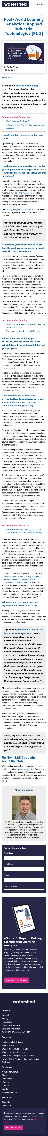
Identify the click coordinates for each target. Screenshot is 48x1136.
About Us (6, 1102)
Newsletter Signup (10, 1072)
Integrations (7, 1022)
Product (5, 1015)
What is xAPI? (8, 1045)
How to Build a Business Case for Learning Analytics (20, 1060)
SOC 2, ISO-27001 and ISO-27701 (16, 1032)
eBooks (5, 1082)
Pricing (5, 1018)
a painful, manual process (26, 193)
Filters (5, 77)
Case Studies (8, 1079)
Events (5, 1089)
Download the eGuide (16, 980)
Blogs (4, 1075)
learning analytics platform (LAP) (19, 209)
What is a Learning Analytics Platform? (18, 1056)
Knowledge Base (9, 1092)
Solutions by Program (11, 1029)
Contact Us (6, 1105)
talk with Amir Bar (30, 769)
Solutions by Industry (11, 1025)
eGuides (5, 1085)
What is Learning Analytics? (14, 1052)
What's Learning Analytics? (17, 121)
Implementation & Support (13, 1042)
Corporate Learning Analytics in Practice (23, 331)
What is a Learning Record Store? (16, 1049)
